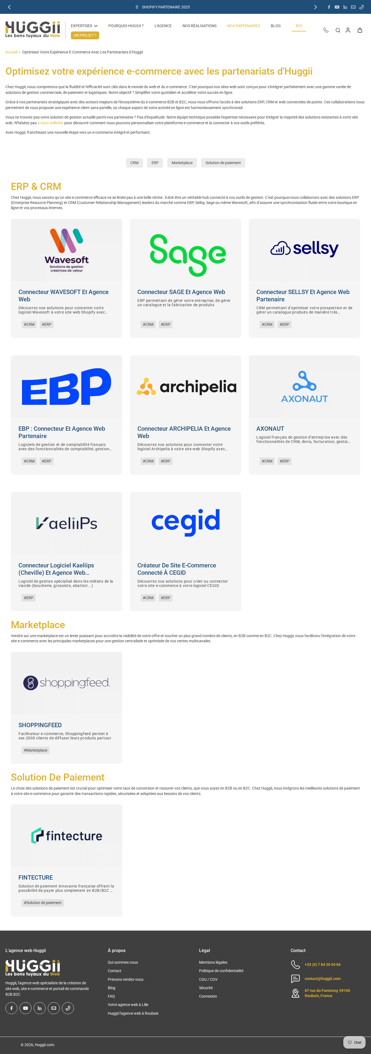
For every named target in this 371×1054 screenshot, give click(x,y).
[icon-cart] (360, 29)
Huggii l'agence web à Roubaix (133, 1013)
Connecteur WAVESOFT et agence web (63, 296)
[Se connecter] (348, 29)
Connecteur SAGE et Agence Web (181, 292)
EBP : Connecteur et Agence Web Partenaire (61, 432)
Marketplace (182, 163)
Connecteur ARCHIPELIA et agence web (184, 432)
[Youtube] (337, 7)
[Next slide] (315, 7)
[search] (338, 29)
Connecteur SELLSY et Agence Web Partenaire (303, 296)
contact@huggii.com (323, 978)
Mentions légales (213, 962)
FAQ (111, 996)
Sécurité (206, 988)
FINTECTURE (35, 877)
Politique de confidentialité (221, 971)
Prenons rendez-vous (125, 979)
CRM (134, 163)
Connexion (208, 996)
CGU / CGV (208, 979)
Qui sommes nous (123, 962)
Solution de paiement (223, 163)
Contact (114, 971)
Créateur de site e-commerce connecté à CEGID (176, 569)
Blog (111, 988)
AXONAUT (270, 428)
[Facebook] (329, 7)
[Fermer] (51, 1036)
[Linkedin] (345, 7)
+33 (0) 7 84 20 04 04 (323, 964)
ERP (155, 163)
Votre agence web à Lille (128, 1004)
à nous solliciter (50, 123)
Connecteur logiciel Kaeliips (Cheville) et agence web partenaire (56, 569)
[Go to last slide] (9, 7)
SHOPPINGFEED (40, 725)
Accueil (11, 52)
